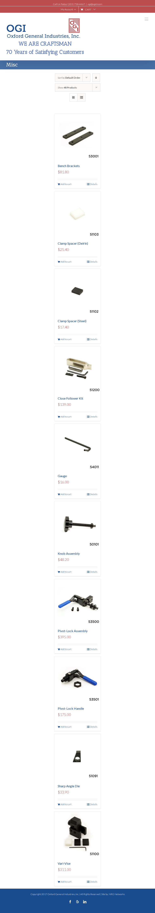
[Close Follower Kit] (78, 369)
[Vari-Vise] (78, 834)
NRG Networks (117, 894)
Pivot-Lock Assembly (73, 631)
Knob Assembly (69, 553)
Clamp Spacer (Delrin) (73, 243)
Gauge (62, 476)
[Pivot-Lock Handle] (78, 679)
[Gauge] (78, 446)
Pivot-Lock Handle (71, 708)
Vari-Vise (64, 863)
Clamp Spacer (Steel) (72, 321)
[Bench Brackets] (78, 137)
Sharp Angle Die (69, 786)
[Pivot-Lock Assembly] (78, 602)
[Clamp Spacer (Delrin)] (78, 214)
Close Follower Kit (70, 398)
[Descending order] (96, 78)
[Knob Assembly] (78, 524)
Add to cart (66, 184)
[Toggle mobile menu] (147, 19)
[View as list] (81, 97)
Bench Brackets (69, 166)
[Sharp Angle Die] (78, 757)
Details (93, 184)
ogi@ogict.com (95, 4)
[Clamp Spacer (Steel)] (78, 292)
